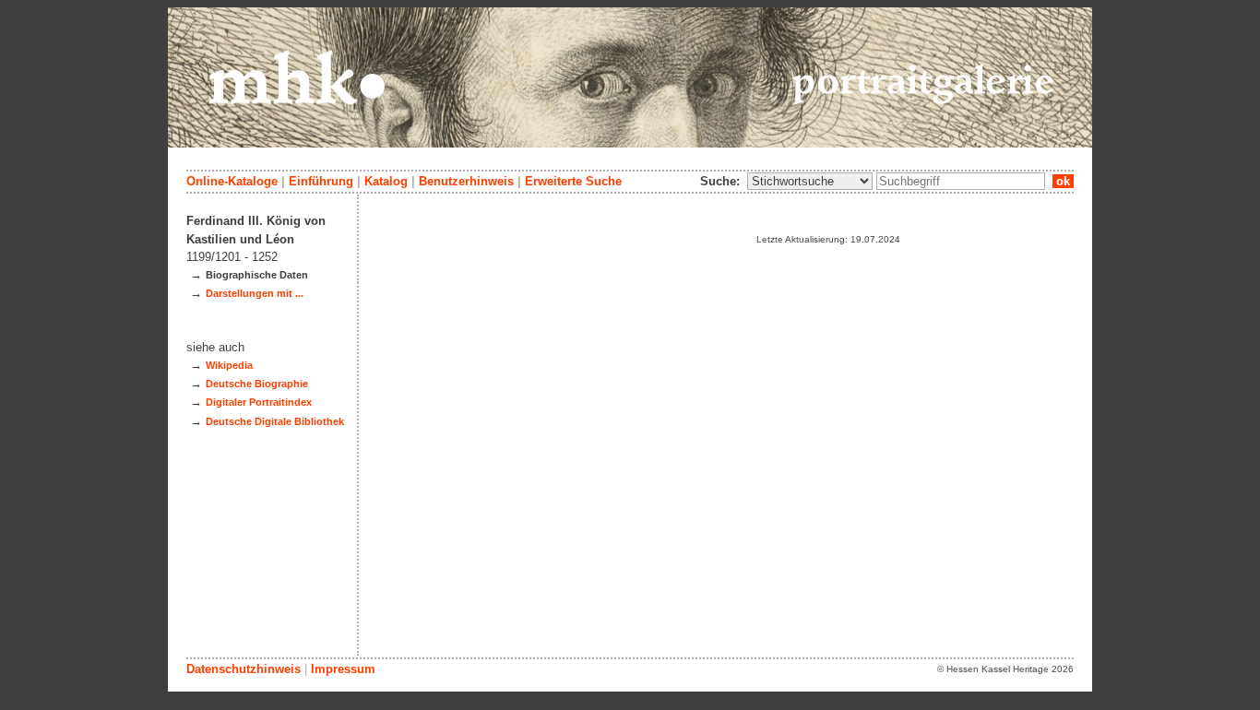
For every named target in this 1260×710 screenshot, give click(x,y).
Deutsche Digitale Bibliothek (275, 421)
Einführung (321, 181)
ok (1063, 181)
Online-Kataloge (232, 181)
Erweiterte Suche (573, 181)
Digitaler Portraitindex (259, 402)
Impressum (343, 669)
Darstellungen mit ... (254, 293)
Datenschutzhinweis (243, 669)
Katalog (386, 181)
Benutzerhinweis (466, 181)
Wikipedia (229, 365)
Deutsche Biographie (257, 383)
